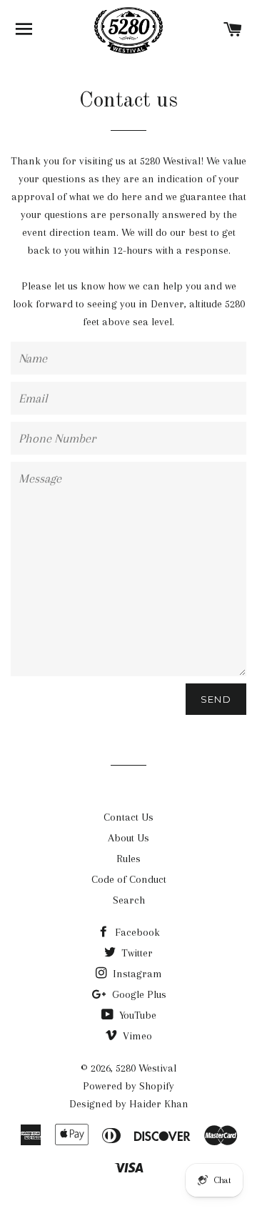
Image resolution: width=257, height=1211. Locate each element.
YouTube (136, 1015)
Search (129, 900)
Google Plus (137, 994)
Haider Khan (158, 1103)
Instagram (136, 973)
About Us (128, 837)
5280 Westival (146, 1068)
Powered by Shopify (128, 1085)
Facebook (136, 932)
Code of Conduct (128, 879)
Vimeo (136, 1035)
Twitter (136, 952)
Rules (128, 858)
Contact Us (128, 817)
